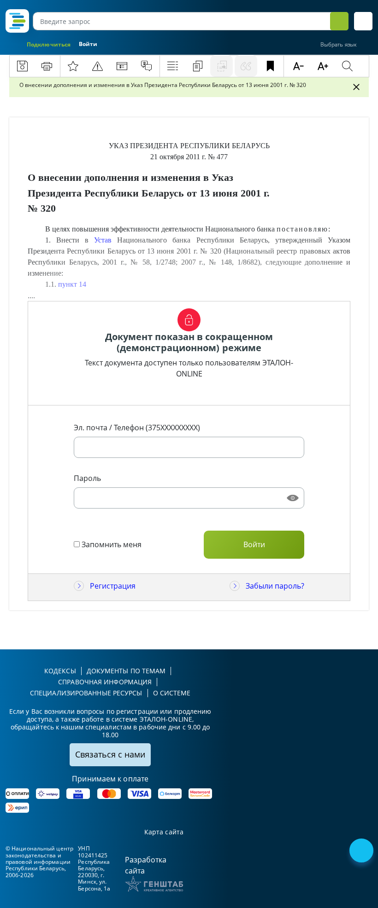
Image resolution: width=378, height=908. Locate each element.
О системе (172, 692)
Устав (103, 240)
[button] (363, 21)
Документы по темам (126, 670)
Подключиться (49, 44)
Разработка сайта (145, 865)
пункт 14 (72, 284)
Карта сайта (163, 832)
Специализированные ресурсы (86, 692)
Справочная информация (105, 681)
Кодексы (60, 670)
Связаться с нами (110, 754)
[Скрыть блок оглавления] (356, 87)
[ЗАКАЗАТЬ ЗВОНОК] (362, 851)
